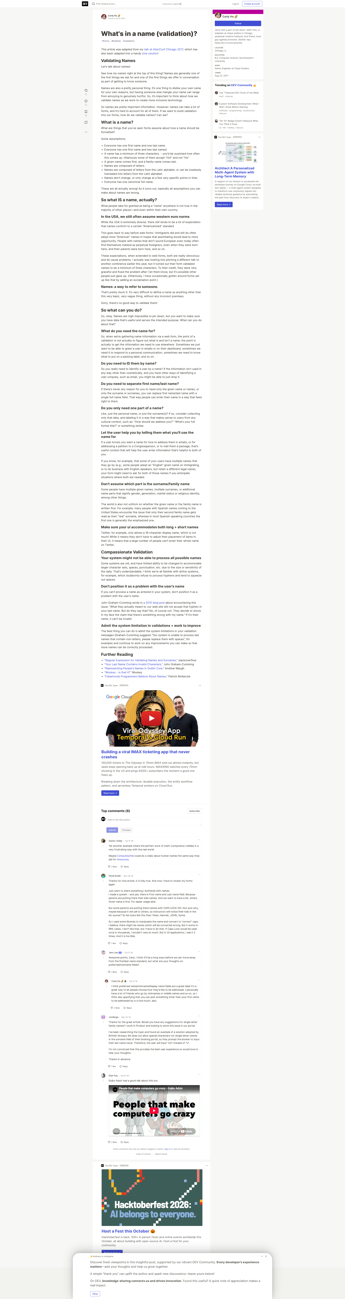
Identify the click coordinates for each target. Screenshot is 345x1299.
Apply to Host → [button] (112, 1252)
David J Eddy (115, 840)
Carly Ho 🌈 (114, 15)
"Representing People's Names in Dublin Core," (134, 668)
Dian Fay (113, 1075)
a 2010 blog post (154, 602)
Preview (126, 830)
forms (105, 41)
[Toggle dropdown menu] (200, 685)
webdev (116, 41)
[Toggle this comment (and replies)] (103, 845)
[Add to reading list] (86, 113)
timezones (123, 859)
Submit (112, 830)
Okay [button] (95, 1293)
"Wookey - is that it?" (117, 672)
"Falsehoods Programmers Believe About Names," (136, 676)
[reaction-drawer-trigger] (85, 92)
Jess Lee (113, 952)
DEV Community (241, 85)
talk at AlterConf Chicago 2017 (163, 49)
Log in (235, 3)
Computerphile (125, 855)
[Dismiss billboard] (266, 1256)
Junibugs (113, 1017)
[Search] (93, 3)
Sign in (167, 1149)
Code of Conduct (143, 1154)
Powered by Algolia (171, 4)
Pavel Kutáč (115, 875)
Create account (252, 3)
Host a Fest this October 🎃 (128, 1231)
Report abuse (161, 1154)
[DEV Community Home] (85, 3)
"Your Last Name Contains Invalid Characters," (133, 664)
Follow (238, 23)
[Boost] (86, 122)
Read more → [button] (110, 793)
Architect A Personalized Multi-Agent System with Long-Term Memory (234, 172)
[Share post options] (86, 132)
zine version (150, 53)
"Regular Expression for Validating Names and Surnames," (141, 660)
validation (128, 41)
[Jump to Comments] (86, 102)
